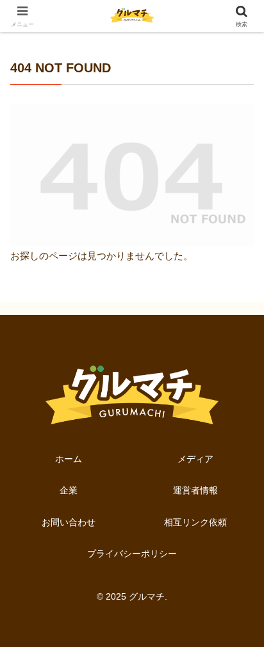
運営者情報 (195, 490)
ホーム (68, 459)
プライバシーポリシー (132, 553)
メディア (195, 459)
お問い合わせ (68, 522)
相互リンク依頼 (195, 522)
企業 (69, 490)
